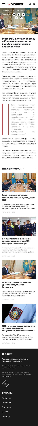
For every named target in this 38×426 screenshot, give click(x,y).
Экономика (7, 407)
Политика (6, 398)
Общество (6, 402)
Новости (6, 416)
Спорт (5, 412)
